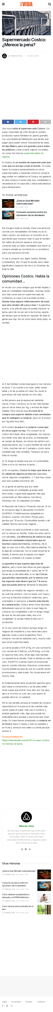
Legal (4, 1002)
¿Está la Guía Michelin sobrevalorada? (19, 871)
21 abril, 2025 (23, 207)
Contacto (41, 1002)
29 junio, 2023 (23, 901)
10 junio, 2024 (23, 218)
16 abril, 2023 (33, 56)
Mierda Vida (16, 56)
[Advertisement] (26, 90)
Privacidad (16, 1002)
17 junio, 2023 (23, 912)
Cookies (28, 1002)
